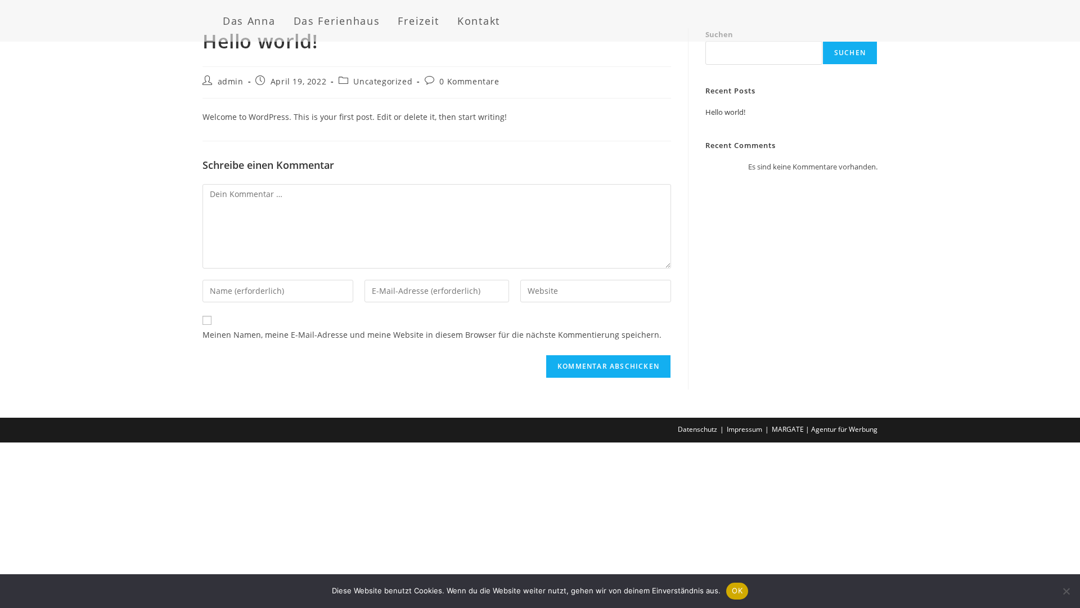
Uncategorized (382, 81)
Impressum (744, 429)
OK (737, 590)
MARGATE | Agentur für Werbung (825, 429)
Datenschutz (697, 429)
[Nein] (1066, 591)
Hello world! (725, 112)
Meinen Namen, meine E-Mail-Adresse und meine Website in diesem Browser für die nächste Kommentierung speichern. (432, 334)
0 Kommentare (469, 81)
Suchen (850, 52)
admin (231, 81)
